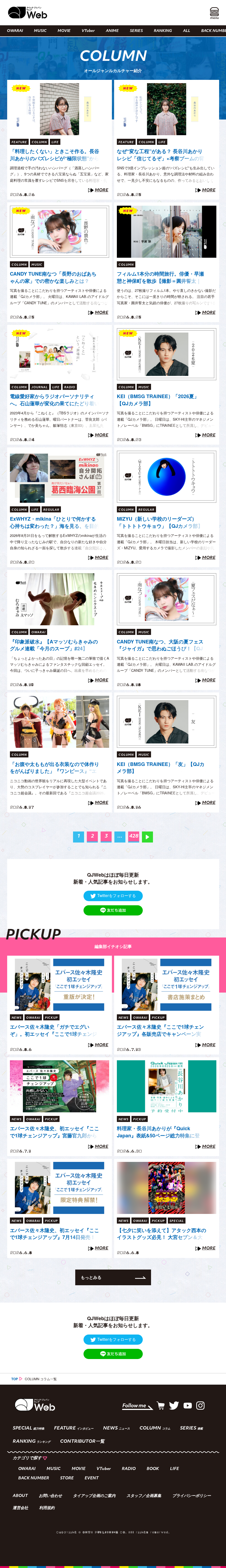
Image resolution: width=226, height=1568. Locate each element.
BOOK (153, 1469)
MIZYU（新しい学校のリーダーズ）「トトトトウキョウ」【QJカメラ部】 (160, 522)
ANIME (112, 31)
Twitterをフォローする (116, 895)
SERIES (136, 31)
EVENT (92, 1478)
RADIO (129, 1469)
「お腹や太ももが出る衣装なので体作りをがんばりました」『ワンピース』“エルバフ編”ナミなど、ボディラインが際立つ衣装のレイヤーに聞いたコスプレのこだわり (54, 768)
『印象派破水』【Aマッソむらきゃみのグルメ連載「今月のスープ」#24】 (54, 645)
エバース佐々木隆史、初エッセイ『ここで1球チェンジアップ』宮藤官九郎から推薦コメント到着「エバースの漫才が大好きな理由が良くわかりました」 (54, 1132)
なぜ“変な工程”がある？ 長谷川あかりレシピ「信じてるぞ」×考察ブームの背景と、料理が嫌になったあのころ (160, 155)
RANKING (163, 31)
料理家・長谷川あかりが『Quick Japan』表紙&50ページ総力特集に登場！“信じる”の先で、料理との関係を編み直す (161, 1132)
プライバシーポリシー (191, 1496)
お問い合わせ (50, 1496)
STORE (67, 1478)
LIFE (174, 1469)
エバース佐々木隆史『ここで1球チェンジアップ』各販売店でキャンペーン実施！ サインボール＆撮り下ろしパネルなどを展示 (160, 1030)
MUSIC (40, 31)
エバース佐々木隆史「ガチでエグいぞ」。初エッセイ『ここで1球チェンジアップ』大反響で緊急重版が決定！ (53, 1030)
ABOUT (20, 1496)
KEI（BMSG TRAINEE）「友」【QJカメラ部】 (161, 768)
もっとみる (91, 1277)
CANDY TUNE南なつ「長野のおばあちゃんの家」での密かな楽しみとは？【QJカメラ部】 (53, 277)
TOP (14, 1378)
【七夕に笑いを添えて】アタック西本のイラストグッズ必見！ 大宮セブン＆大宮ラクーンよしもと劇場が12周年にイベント (161, 1234)
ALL (186, 31)
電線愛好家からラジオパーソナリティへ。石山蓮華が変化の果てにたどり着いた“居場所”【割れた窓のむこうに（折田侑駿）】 (54, 400)
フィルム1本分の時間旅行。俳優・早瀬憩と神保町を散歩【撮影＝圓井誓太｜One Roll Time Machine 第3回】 (160, 277)
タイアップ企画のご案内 (94, 1496)
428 (133, 836)
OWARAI (15, 31)
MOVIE (64, 31)
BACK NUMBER (33, 1478)
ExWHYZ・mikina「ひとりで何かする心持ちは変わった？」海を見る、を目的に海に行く (54, 522)
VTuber (88, 31)
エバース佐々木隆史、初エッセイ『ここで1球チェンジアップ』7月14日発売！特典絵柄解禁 (54, 1234)
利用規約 (47, 1508)
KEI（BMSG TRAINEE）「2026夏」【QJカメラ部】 (158, 400)
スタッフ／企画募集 (144, 1496)
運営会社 (20, 1508)
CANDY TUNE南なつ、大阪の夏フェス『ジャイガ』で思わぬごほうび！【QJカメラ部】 (160, 645)
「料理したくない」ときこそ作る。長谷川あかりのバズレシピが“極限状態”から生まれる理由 (54, 155)
